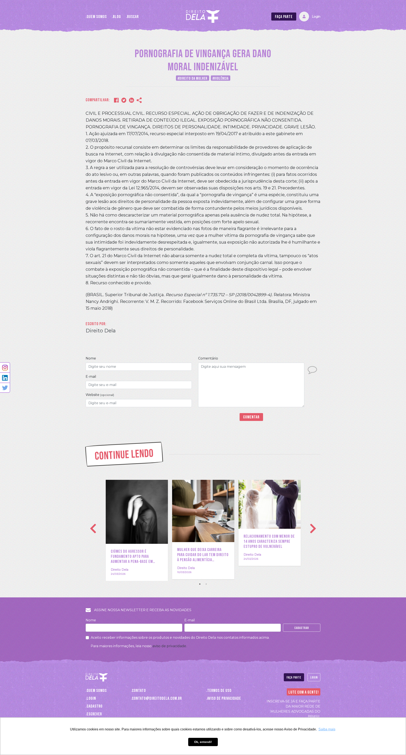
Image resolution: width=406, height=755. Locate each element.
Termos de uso (219, 690)
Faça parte (284, 16)
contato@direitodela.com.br (157, 698)
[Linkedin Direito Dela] (5, 378)
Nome (91, 358)
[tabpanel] (137, 530)
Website (100, 395)
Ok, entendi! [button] (203, 742)
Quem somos (97, 16)
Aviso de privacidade (224, 698)
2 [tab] (206, 584)
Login (316, 16)
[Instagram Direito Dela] (5, 368)
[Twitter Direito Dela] (5, 388)
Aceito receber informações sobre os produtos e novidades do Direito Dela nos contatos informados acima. (180, 638)
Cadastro (95, 706)
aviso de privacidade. (169, 646)
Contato (139, 690)
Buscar (133, 16)
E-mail (91, 377)
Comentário (208, 358)
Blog (117, 16)
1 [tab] (200, 584)
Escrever (94, 714)
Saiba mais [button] (326, 729)
